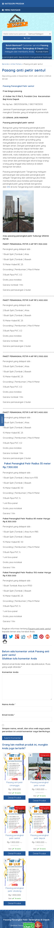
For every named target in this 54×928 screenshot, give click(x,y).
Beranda (5, 64)
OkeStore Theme (17, 925)
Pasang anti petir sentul (23, 70)
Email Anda (8, 715)
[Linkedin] (35, 637)
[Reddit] (29, 637)
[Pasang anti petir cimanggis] (14, 766)
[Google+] (17, 637)
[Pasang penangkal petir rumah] (39, 766)
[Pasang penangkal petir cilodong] (14, 872)
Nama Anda (8, 704)
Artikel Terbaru (16, 64)
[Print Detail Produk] (5, 642)
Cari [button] (28, 38)
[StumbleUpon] (47, 637)
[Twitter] (11, 637)
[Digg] (23, 637)
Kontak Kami (42, 51)
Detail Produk (14, 797)
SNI (8, 187)
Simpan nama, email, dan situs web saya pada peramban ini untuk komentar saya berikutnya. (26, 730)
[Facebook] (5, 637)
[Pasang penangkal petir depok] (39, 819)
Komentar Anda (10, 672)
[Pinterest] (41, 637)
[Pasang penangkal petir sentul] (14, 819)
